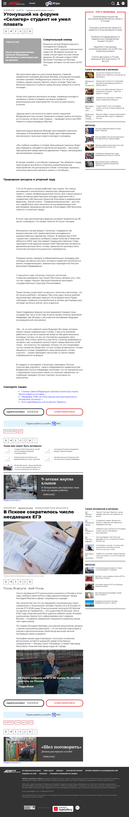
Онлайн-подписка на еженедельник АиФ (101, 771)
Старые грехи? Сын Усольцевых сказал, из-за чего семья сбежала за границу (110, 108)
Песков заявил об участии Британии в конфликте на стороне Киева (109, 138)
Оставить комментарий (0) (64, 412)
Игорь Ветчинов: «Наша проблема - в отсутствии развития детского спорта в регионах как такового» (27, 467)
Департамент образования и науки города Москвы (24, 576)
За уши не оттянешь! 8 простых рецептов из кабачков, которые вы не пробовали (110, 75)
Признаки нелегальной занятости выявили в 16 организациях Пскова (105, 29)
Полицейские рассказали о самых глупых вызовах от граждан (108, 569)
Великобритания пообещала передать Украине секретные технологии (106, 163)
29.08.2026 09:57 (10, 508)
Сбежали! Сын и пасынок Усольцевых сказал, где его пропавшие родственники (110, 531)
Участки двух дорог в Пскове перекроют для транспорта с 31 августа (105, 59)
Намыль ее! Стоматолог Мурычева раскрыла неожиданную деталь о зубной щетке (109, 83)
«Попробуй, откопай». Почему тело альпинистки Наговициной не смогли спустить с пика (110, 547)
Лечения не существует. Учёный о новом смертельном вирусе (109, 99)
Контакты (43, 774)
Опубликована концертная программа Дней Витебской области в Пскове (105, 19)
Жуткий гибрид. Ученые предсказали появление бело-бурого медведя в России (110, 116)
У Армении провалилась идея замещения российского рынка (107, 154)
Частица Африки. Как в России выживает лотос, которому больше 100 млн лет (110, 539)
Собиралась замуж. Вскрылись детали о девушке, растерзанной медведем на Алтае (109, 522)
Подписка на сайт (29, 774)
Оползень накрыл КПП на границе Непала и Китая (108, 585)
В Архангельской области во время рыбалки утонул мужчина (27, 458)
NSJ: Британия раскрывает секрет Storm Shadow (108, 594)
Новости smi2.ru (12, 500)
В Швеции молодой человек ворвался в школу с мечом (106, 602)
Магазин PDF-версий (74, 771)
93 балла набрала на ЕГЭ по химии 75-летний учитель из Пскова (49, 679)
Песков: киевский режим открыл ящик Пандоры (108, 129)
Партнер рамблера (44, 807)
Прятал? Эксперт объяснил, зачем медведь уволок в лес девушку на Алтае (109, 514)
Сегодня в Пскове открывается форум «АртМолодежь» (66, 450)
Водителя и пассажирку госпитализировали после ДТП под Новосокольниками (105, 49)
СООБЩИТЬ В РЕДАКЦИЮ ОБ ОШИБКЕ (63, 774)
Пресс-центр (48, 771)
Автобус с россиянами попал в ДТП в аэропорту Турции (110, 577)
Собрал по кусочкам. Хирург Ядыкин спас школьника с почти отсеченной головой (110, 556)
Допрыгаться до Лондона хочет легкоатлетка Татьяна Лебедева (66, 458)
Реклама (59, 771)
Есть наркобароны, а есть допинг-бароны (43, 402)
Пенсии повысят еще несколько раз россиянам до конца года (109, 146)
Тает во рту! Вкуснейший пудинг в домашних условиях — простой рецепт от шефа (109, 91)
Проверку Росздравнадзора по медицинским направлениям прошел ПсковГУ (105, 39)
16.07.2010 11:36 (9, 10)
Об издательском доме (31, 771)
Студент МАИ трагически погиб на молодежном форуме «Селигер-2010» (27, 451)
